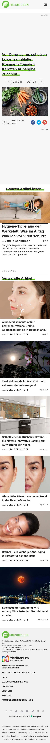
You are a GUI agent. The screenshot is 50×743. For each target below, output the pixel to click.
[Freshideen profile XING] (43, 711)
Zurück (17, 82)
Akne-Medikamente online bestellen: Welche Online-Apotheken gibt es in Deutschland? (24, 326)
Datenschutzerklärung (15, 682)
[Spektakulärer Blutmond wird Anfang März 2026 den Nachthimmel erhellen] (25, 585)
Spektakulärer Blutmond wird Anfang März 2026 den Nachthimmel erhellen (25, 611)
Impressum (8, 686)
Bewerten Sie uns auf (19, 717)
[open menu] (45, 4)
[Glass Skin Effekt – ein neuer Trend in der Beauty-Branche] (25, 474)
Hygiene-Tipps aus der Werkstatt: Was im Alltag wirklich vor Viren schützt (24, 231)
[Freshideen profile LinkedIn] (38, 711)
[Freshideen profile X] (33, 711)
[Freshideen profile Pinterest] (22, 711)
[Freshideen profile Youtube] (27, 711)
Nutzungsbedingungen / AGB (17, 700)
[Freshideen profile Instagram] (11, 711)
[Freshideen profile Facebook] (6, 711)
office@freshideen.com (18, 666)
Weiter (32, 82)
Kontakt (6, 695)
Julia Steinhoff (18, 241)
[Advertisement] (25, 33)
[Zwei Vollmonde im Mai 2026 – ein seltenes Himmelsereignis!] (25, 359)
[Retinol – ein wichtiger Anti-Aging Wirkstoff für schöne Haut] (25, 530)
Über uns (7, 691)
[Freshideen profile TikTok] (16, 711)
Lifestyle (9, 271)
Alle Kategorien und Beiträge (18, 673)
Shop (4, 677)
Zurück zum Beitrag (15, 122)
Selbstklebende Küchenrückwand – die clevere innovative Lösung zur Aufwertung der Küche (24, 441)
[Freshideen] (15, 4)
